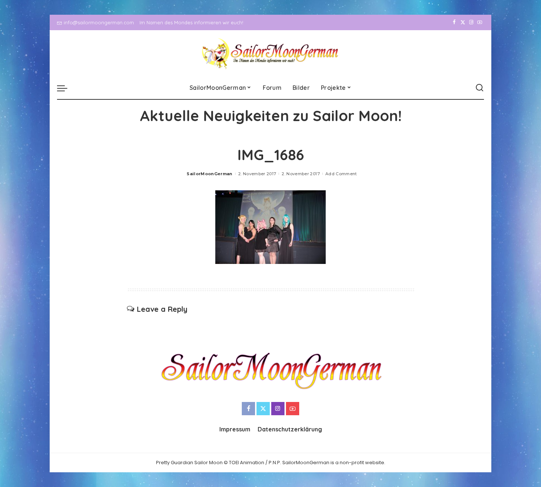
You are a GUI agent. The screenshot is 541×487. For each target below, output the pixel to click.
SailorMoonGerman (210, 173)
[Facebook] (454, 22)
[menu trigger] (66, 88)
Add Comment (341, 173)
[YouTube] (479, 22)
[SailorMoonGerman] (270, 54)
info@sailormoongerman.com (99, 22)
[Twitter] (463, 22)
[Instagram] (471, 22)
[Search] (479, 88)
